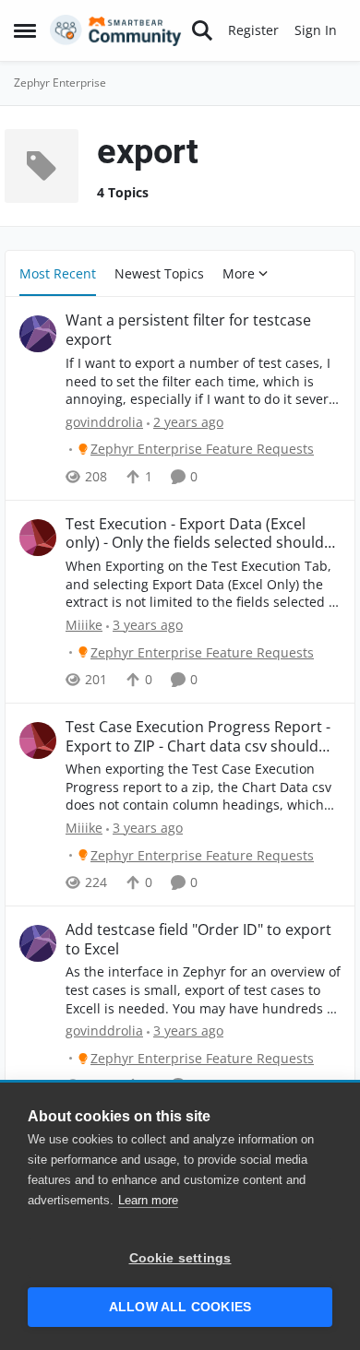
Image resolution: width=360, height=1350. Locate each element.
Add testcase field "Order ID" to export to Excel (198, 939)
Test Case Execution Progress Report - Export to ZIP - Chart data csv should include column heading (198, 736)
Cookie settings (180, 1258)
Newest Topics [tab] (159, 273)
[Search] (202, 30)
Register (253, 30)
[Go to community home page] (116, 30)
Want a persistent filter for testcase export (188, 330)
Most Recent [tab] (57, 273)
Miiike (84, 625)
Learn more (148, 1200)
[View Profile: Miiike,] (37, 537)
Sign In (315, 30)
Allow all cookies (180, 1307)
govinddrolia (104, 422)
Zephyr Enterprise (60, 82)
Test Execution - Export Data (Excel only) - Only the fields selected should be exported (195, 534)
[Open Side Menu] (25, 30)
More (238, 273)
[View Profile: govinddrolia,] (37, 333)
